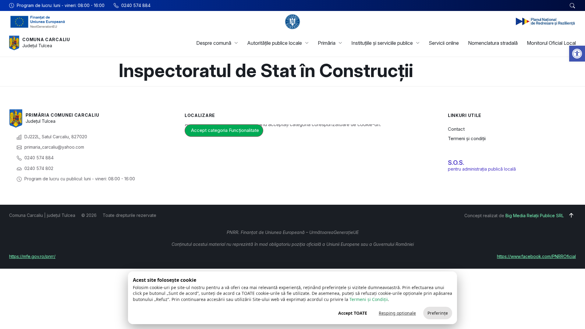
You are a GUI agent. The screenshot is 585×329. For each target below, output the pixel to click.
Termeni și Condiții (368, 299)
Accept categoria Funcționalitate (225, 130)
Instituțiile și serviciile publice (382, 43)
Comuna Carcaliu (46, 39)
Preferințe (437, 313)
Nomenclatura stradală (493, 43)
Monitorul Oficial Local (551, 43)
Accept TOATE (352, 313)
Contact (456, 129)
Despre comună (213, 43)
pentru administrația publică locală (482, 169)
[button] (577, 54)
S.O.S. (456, 162)
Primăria (326, 43)
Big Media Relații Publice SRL (534, 215)
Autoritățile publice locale (274, 43)
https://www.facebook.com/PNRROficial (536, 256)
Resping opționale (397, 313)
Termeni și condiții (467, 138)
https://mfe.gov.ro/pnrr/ (32, 256)
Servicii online (444, 43)
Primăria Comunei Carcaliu (62, 115)
